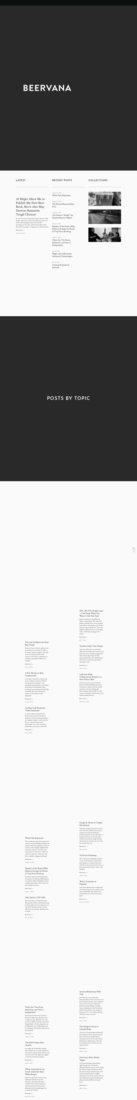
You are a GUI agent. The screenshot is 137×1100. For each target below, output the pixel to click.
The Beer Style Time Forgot (91, 646)
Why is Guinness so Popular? (87, 882)
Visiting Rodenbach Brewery (60, 266)
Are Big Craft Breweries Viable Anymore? (35, 709)
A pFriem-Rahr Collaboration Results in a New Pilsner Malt (90, 677)
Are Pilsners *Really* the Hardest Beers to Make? (62, 216)
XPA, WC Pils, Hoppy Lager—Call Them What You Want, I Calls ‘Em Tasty (91, 613)
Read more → (20, 230)
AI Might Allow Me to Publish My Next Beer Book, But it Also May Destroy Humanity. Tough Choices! (30, 207)
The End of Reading (88, 855)
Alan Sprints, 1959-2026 (35, 897)
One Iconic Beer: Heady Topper (89, 1058)
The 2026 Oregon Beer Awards (34, 1043)
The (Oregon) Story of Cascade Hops (88, 1028)
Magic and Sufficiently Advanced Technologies (62, 255)
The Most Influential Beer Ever (63, 205)
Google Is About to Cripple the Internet (90, 824)
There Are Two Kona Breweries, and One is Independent (61, 243)
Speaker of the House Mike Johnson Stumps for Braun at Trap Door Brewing (63, 229)
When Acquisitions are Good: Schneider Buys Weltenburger (35, 1072)
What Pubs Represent (61, 195)
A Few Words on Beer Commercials (34, 674)
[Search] (17, 3)
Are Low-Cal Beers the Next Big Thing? (37, 643)
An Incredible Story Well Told (90, 993)
